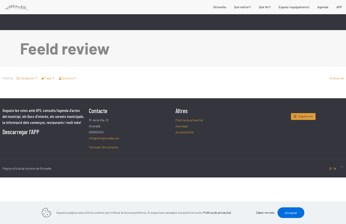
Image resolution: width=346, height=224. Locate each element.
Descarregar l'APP (20, 131)
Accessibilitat (184, 132)
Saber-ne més (265, 212)
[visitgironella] (16, 7)
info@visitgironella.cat (104, 138)
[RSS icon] (334, 168)
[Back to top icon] (342, 167)
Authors (67, 78)
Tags (48, 78)
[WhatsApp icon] (330, 168)
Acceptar (291, 213)
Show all (338, 78)
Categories (27, 78)
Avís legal (181, 126)
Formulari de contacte (103, 147)
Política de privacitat (189, 120)
